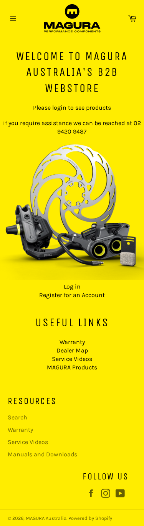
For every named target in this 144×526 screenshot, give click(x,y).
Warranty (72, 342)
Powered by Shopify (90, 518)
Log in (72, 286)
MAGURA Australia (46, 518)
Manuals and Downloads (42, 454)
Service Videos (72, 358)
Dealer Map (72, 350)
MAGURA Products (72, 367)
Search (17, 417)
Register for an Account (72, 295)
